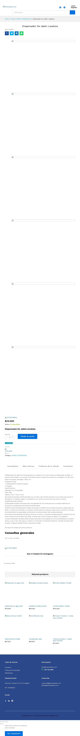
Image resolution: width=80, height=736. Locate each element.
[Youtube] (9, 701)
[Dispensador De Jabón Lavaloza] (7, 33)
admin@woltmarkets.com (49, 685)
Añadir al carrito (27, 436)
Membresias (9, 673)
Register (74, 7)
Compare (42, 436)
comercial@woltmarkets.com (51, 683)
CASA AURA (8, 451)
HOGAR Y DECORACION (19, 455)
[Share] (3, 721)
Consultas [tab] (68, 466)
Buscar (72, 12)
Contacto (8, 667)
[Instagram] (12, 701)
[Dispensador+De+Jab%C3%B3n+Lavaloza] (12, 33)
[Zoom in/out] (7, 721)
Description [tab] (12, 466)
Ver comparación (13, 733)
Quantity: (7, 434)
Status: (7, 424)
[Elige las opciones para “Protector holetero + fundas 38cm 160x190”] (61, 635)
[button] (12, 602)
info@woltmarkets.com (49, 667)
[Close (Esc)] (1, 721)
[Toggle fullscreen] (5, 721)
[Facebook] (5, 701)
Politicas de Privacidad (12, 670)
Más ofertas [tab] (28, 466)
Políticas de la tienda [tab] (49, 466)
